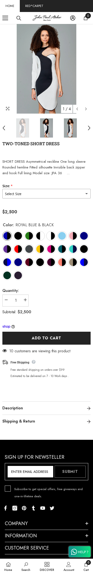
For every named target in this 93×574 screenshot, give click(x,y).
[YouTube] (42, 508)
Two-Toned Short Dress (31, 143)
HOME (9, 6)
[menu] (5, 18)
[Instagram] (15, 508)
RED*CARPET (34, 6)
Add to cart (46, 338)
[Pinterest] (24, 508)
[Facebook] (5, 508)
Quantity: (10, 290)
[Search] (19, 18)
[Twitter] (52, 508)
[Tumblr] (33, 508)
